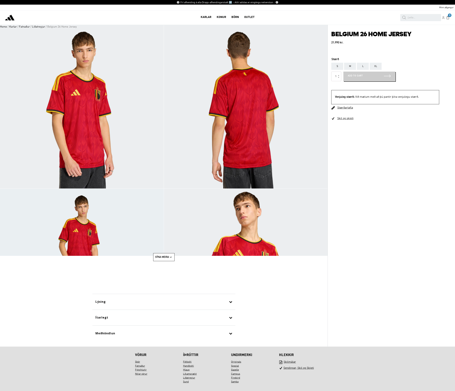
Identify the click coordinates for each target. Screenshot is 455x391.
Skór (137, 362)
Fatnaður (24, 27)
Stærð (335, 59)
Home (3, 27)
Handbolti (188, 366)
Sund (186, 382)
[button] (206, 17)
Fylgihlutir (141, 370)
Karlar (13, 27)
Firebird (235, 378)
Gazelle (235, 370)
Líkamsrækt (190, 374)
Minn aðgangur (446, 8)
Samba (235, 382)
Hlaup (186, 370)
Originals (236, 362)
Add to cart (355, 76)
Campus (235, 374)
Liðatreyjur (38, 27)
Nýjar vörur (141, 374)
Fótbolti (187, 362)
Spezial (235, 366)
